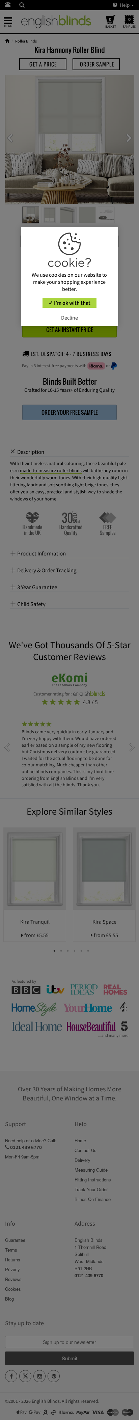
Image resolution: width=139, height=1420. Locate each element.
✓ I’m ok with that (69, 302)
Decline (69, 317)
